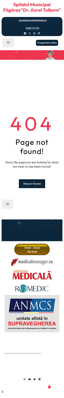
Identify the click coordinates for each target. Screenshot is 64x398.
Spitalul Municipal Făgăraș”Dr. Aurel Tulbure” (32, 7)
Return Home (32, 183)
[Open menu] (8, 42)
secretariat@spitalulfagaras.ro (33, 20)
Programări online (47, 42)
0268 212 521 (32, 28)
